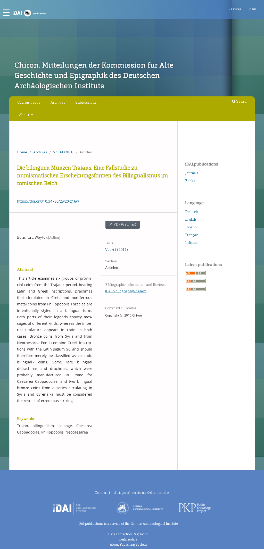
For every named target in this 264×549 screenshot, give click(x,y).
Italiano (191, 242)
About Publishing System (128, 544)
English (190, 219)
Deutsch (191, 212)
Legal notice (128, 539)
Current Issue (28, 102)
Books (190, 181)
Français (191, 235)
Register (234, 9)
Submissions (86, 102)
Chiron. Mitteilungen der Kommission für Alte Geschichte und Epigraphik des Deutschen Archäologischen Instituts (93, 75)
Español (191, 227)
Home (22, 152)
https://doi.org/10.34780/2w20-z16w (48, 201)
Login (251, 9)
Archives (58, 102)
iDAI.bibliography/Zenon (125, 291)
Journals (191, 173)
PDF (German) (124, 224)
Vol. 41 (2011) (63, 152)
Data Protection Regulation (128, 534)
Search (242, 101)
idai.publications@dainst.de (141, 492)
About (24, 114)
